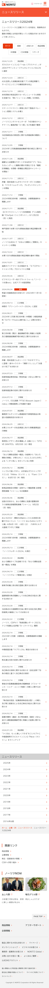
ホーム (4, 828)
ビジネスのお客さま (30, 947)
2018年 (6, 808)
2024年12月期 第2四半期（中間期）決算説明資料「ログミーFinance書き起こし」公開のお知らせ (22, 320)
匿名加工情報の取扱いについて (12, 972)
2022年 (6, 782)
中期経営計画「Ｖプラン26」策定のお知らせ (20, 649)
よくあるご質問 (30, 956)
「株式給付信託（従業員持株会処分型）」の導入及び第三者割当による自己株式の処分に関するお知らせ (21, 704)
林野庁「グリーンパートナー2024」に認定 (19, 306)
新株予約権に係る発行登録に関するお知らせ (19, 585)
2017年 (6, 815)
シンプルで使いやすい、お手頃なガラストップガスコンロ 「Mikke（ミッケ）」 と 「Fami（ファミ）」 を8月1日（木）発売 (22, 474)
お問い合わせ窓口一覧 (10, 956)
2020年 (6, 795)
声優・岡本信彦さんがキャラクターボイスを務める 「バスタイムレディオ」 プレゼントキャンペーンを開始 (22, 185)
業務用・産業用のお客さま (12, 952)
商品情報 (6, 925)
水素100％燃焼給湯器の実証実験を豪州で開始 (20, 256)
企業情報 (6, 931)
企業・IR (12, 828)
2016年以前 (8, 821)
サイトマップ (6, 976)
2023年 (6, 776)
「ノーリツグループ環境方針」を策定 (17, 575)
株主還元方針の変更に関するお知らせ (17, 660)
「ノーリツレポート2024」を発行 (16, 551)
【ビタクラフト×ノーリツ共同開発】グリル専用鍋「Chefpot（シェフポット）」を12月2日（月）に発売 (21, 215)
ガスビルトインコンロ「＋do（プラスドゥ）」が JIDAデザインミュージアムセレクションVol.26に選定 (21, 68)
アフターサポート (33, 925)
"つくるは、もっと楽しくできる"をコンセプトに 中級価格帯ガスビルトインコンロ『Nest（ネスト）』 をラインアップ (21, 737)
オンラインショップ (10, 947)
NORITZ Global (34, 952)
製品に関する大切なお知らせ (13, 943)
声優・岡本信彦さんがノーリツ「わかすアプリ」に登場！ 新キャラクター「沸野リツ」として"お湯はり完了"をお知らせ (22, 363)
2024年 (6, 769)
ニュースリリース (12, 756)
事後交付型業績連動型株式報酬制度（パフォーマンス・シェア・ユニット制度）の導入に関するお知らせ (21, 687)
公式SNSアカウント (10, 960)
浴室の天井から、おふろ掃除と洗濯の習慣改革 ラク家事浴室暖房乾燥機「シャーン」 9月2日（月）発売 (21, 505)
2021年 (6, 789)
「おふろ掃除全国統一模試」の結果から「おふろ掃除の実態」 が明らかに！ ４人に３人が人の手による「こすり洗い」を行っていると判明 (22, 458)
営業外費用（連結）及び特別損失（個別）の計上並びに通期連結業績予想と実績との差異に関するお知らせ (21, 720)
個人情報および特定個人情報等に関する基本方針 (18, 968)
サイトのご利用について (35, 972)
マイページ (33, 943)
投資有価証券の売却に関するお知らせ (17, 390)
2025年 (6, 763)
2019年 (6, 802)
